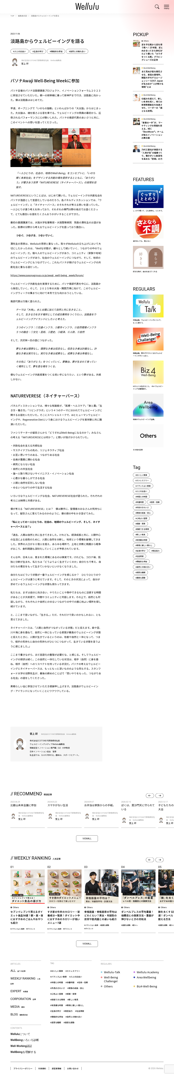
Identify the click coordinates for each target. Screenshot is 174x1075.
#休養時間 (140, 502)
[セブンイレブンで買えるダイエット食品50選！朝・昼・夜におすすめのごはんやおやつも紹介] (27, 899)
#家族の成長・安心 (143, 513)
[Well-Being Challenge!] (148, 342)
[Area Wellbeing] (148, 407)
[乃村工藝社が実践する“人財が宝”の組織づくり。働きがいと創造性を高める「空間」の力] (148, 154)
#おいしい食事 (141, 475)
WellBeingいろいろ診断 (24, 1040)
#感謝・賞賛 (140, 523)
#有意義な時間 (141, 540)
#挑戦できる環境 (142, 529)
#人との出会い (19, 51)
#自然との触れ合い (77, 51)
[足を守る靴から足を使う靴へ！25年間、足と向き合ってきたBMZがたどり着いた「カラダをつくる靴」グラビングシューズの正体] (148, 52)
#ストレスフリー (142, 480)
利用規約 (42, 1068)
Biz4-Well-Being (147, 986)
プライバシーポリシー (22, 1068)
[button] (150, 795)
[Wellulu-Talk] (148, 309)
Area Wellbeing (146, 977)
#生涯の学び (37, 51)
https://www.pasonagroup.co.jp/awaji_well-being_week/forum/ (47, 275)
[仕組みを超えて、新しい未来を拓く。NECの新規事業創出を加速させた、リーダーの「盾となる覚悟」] (148, 104)
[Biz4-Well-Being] (148, 375)
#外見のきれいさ (142, 507)
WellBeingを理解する (23, 1052)
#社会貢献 (140, 556)
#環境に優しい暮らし (144, 545)
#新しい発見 (140, 534)
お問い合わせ (73, 1068)
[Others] (148, 437)
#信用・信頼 (154, 502)
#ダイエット (30, 929)
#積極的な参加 (56, 51)
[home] (87, 7)
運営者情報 (56, 1068)
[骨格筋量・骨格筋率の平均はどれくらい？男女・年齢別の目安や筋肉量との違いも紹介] (101, 899)
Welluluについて (20, 1034)
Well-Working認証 (21, 1046)
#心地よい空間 (141, 518)
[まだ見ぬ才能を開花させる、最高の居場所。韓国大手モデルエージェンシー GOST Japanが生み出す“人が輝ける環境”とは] (148, 79)
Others (108, 986)
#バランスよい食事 (143, 486)
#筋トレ (135, 925)
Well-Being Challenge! (111, 979)
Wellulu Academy (148, 972)
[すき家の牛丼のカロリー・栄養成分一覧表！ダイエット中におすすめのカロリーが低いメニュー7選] (64, 899)
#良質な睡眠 (140, 572)
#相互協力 (155, 550)
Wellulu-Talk (112, 972)
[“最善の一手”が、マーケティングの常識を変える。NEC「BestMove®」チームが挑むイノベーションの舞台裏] (148, 130)
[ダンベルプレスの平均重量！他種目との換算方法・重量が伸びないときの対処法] (138, 899)
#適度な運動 (140, 577)
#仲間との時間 (141, 496)
